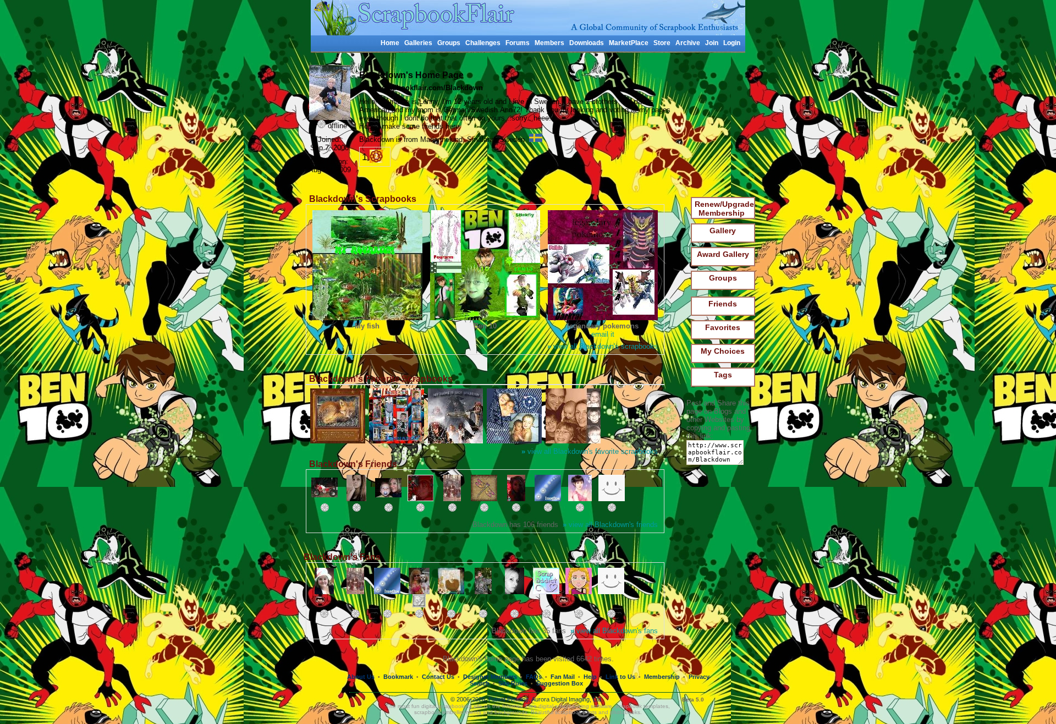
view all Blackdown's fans (614, 631)
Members (549, 43)
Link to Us (620, 676)
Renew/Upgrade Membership (724, 208)
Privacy (699, 676)
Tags (723, 374)
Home (390, 43)
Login (731, 43)
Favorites (722, 327)
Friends (722, 303)
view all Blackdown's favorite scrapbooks (589, 451)
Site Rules (512, 683)
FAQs (534, 676)
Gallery (723, 230)
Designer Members (490, 676)
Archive (687, 43)
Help (590, 676)
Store (661, 43)
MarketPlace (628, 43)
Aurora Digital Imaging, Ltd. (567, 699)
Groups (448, 43)
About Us (361, 676)
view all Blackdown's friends (610, 524)
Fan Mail (563, 676)
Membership (662, 676)
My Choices (723, 351)
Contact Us (438, 676)
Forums (517, 43)
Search (480, 683)
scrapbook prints (576, 712)
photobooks (625, 712)
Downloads (586, 43)
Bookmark (398, 676)
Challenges (483, 43)
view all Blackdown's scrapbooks (602, 346)
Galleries (418, 43)
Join (711, 43)
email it (602, 334)
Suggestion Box (559, 683)
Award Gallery (723, 254)
